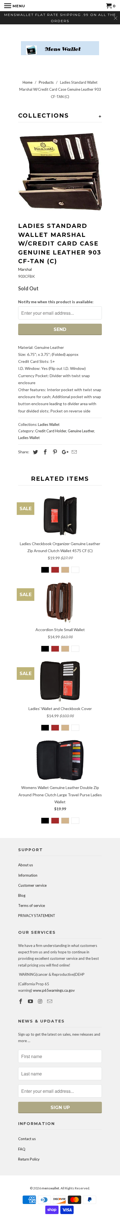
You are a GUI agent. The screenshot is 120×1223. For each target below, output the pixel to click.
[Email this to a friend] (73, 452)
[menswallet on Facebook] (21, 1001)
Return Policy (29, 1159)
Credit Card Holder (50, 431)
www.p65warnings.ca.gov (54, 990)
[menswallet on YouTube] (31, 1001)
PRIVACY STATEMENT (36, 915)
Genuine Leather (81, 431)
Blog (21, 895)
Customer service (32, 885)
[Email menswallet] (50, 1001)
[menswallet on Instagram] (41, 1001)
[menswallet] (60, 44)
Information (27, 875)
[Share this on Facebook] (44, 452)
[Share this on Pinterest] (54, 452)
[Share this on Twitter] (34, 452)
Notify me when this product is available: (55, 301)
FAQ (21, 1149)
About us (25, 865)
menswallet (50, 1188)
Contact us (27, 1138)
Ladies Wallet (48, 424)
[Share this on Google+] (63, 452)
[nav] (14, 5)
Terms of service (31, 905)
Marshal (25, 269)
